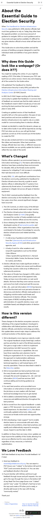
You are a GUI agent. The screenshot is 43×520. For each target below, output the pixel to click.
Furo (32, 515)
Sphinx (18, 515)
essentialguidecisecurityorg (15, 463)
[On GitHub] (23, 511)
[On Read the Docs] (20, 511)
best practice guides (27, 225)
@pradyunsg (25, 515)
